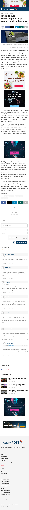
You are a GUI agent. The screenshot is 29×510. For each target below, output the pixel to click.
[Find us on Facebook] (1, 369)
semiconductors (18, 196)
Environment (4, 456)
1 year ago (10, 23)
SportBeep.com (4, 488)
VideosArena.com (5, 494)
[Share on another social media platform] (26, 27)
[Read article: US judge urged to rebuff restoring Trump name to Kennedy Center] (4, 392)
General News (4, 458)
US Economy (4, 198)
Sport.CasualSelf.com (6, 485)
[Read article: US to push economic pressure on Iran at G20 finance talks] (4, 380)
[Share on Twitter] (12, 27)
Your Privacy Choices (6, 499)
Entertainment (4, 454)
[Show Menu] (1, 9)
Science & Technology (9, 13)
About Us (3, 470)
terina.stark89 (11, 345)
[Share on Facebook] (7, 27)
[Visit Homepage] (10, 9)
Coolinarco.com (5, 479)
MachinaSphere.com (6, 486)
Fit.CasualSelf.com (5, 483)
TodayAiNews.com (5, 492)
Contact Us (3, 471)
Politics (3, 460)
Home (2, 13)
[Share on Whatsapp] (21, 27)
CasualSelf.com (5, 481)
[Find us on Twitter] (3, 369)
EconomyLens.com (5, 490)
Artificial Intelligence (9, 196)
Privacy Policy (4, 473)
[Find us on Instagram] (6, 369)
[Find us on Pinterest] (8, 369)
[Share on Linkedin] (17, 27)
